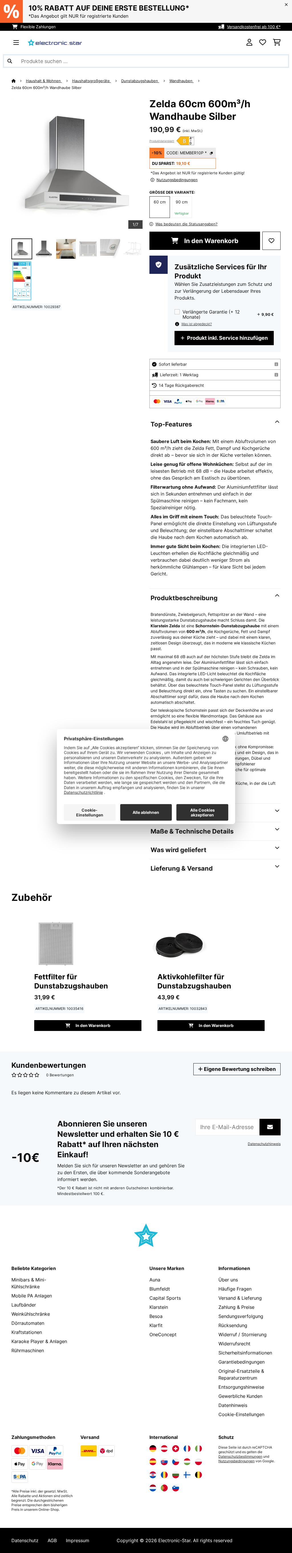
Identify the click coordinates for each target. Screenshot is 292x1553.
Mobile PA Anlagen (31, 1296)
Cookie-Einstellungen (241, 1414)
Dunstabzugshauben (140, 80)
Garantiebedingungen (241, 1362)
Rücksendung (232, 1325)
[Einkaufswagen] (277, 42)
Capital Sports (165, 1298)
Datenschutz (24, 1540)
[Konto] (249, 42)
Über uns (228, 1280)
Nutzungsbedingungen (236, 1461)
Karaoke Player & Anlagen (39, 1341)
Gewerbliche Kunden (240, 1396)
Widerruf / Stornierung (242, 1334)
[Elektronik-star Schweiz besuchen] (175, 1448)
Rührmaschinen (27, 1350)
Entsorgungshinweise (241, 1387)
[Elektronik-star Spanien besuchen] (152, 1461)
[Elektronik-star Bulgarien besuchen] (175, 1474)
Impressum (77, 1540)
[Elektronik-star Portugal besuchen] (164, 1488)
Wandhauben (181, 80)
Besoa (156, 1316)
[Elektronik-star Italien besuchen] (198, 1448)
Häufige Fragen (235, 1289)
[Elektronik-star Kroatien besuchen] (152, 1474)
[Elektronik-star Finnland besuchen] (187, 1474)
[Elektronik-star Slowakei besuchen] (164, 1461)
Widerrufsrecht (234, 1343)
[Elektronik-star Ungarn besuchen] (187, 1461)
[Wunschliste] (262, 42)
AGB (52, 1540)
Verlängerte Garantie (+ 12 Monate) (211, 314)
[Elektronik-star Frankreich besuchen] (187, 1448)
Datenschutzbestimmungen (240, 1457)
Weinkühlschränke (30, 1314)
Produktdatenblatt (161, 141)
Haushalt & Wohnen (44, 80)
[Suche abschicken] (9, 61)
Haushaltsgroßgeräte (91, 80)
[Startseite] (18, 80)
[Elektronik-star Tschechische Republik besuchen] (175, 1461)
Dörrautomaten (27, 1323)
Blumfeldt (159, 1289)
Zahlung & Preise (236, 1307)
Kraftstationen (26, 1332)
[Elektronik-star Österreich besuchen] (164, 1448)
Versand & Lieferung (240, 1298)
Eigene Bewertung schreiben (239, 1069)
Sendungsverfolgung (240, 1316)
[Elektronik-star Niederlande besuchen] (152, 1488)
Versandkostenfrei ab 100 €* (254, 26)
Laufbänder (23, 1305)
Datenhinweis (232, 1405)
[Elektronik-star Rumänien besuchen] (164, 1474)
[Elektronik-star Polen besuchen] (198, 1461)
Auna (154, 1280)
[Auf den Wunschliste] (271, 241)
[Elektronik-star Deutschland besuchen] (152, 1448)
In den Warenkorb (210, 240)
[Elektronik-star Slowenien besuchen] (175, 1488)
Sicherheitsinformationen (245, 1353)
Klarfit (156, 1325)
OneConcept (163, 1334)
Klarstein (158, 1307)
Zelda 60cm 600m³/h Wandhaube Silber (46, 87)
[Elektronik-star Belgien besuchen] (198, 1474)
